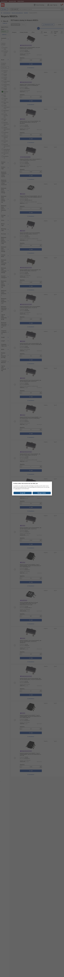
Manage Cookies (42, 493)
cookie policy (17, 488)
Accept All (22, 493)
